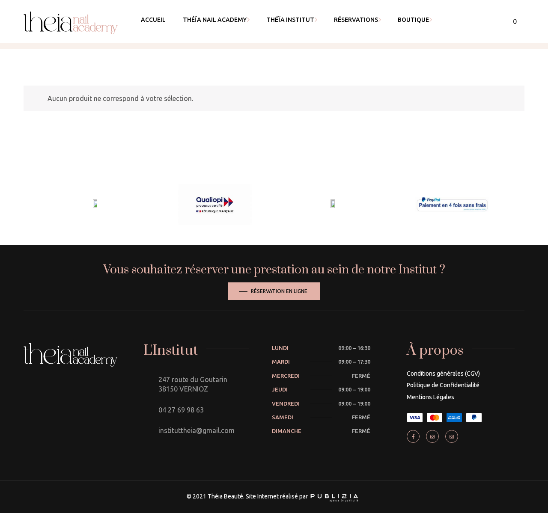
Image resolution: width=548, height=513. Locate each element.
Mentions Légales (430, 397)
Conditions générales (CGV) (443, 373)
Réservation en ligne (279, 291)
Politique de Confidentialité (443, 385)
